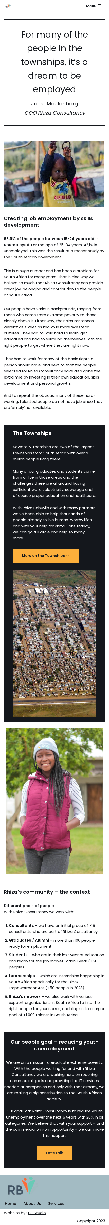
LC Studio (37, 1212)
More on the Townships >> (46, 555)
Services (56, 1203)
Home (10, 1203)
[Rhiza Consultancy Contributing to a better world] (8, 6)
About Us (32, 1203)
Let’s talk (54, 1153)
